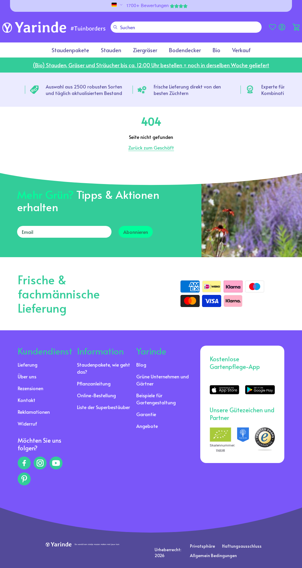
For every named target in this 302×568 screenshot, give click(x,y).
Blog (141, 364)
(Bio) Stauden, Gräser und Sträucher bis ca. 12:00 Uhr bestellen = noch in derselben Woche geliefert (151, 65)
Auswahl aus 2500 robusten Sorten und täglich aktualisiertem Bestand (84, 89)
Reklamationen (34, 411)
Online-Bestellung (96, 395)
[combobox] (186, 27)
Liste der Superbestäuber (103, 407)
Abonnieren (135, 232)
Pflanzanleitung (94, 383)
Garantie (146, 414)
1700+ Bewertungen (148, 6)
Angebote (147, 426)
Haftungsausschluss (242, 546)
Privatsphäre (202, 546)
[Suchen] (115, 27)
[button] (296, 27)
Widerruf (27, 423)
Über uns (27, 376)
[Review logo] (243, 440)
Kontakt (26, 400)
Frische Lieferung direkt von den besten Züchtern (187, 89)
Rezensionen (30, 388)
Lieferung (27, 364)
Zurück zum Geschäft (151, 147)
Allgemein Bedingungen (213, 555)
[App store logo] (224, 389)
